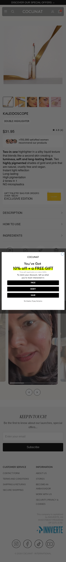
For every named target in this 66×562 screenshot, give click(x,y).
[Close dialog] (62, 254)
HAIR (33, 295)
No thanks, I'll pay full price (33, 301)
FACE (33, 283)
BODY (33, 289)
